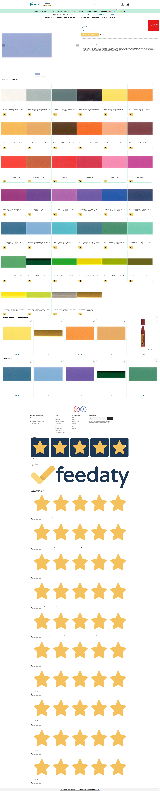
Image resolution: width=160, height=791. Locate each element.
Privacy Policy (59, 428)
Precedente (33, 491)
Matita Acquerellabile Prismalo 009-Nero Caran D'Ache (89, 110)
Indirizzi (74, 423)
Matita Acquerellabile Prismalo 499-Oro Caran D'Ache (89, 310)
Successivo (40, 491)
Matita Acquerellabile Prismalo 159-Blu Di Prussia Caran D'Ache (140, 210)
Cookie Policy (59, 430)
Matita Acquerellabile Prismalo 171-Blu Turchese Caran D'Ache (64, 243)
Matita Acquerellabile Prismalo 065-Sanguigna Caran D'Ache (39, 176)
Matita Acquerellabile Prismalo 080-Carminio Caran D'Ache (89, 176)
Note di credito (75, 421)
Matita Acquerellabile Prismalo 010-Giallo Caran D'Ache (115, 110)
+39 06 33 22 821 (36, 423)
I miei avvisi (75, 428)
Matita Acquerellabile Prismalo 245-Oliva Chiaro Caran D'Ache (114, 276)
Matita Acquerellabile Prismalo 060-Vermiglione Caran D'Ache (13, 176)
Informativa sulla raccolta (68, 789)
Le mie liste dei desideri (77, 426)
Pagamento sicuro (60, 421)
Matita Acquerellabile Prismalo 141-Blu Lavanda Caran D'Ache (115, 210)
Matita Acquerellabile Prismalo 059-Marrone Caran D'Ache (140, 143)
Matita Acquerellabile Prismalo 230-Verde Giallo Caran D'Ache (64, 276)
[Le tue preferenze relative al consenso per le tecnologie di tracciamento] (158, 789)
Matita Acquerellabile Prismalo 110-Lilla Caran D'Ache (39, 210)
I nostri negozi (59, 426)
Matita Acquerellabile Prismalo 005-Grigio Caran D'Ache (64, 110)
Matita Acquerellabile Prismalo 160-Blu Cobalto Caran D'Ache (14, 243)
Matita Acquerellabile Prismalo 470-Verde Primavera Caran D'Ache (38, 310)
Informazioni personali (77, 417)
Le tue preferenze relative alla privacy (86, 789)
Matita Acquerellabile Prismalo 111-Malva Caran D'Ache (64, 210)
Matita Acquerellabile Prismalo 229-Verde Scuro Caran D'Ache (38, 276)
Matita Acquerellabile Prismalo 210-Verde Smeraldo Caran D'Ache (114, 243)
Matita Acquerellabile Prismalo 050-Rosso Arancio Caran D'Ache (89, 143)
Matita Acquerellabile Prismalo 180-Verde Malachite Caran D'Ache (89, 243)
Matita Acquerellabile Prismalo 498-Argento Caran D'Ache (64, 310)
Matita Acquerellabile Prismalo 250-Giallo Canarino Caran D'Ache (13, 310)
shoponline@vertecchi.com (38, 421)
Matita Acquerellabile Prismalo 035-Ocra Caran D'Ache (39, 143)
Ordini (73, 419)
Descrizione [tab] (86, 44)
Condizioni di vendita (60, 417)
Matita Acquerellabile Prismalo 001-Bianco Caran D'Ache (13, 110)
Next (77, 45)
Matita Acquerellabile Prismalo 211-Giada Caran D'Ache (140, 243)
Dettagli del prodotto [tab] (98, 44)
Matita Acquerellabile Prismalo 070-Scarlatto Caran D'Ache (64, 176)
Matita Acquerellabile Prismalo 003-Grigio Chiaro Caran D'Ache (39, 110)
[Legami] (110, 11)
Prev (3, 45)
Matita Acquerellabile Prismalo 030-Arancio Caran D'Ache (140, 110)
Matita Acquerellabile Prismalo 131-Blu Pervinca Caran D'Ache (90, 210)
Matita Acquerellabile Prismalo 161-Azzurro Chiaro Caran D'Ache (39, 243)
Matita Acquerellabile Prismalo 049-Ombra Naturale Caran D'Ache (64, 143)
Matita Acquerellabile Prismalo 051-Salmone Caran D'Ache (115, 143)
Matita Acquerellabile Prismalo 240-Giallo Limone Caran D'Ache (89, 276)
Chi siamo (58, 419)
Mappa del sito (59, 425)
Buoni (73, 425)
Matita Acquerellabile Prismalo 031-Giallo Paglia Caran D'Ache (13, 143)
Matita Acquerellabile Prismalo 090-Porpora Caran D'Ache (140, 176)
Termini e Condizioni (60, 432)
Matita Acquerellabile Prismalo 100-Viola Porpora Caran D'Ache (13, 210)
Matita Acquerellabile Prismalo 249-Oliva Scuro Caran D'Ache (140, 276)
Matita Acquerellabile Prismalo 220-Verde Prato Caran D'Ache (13, 276)
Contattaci (58, 423)
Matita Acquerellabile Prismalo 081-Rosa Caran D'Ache (114, 176)
